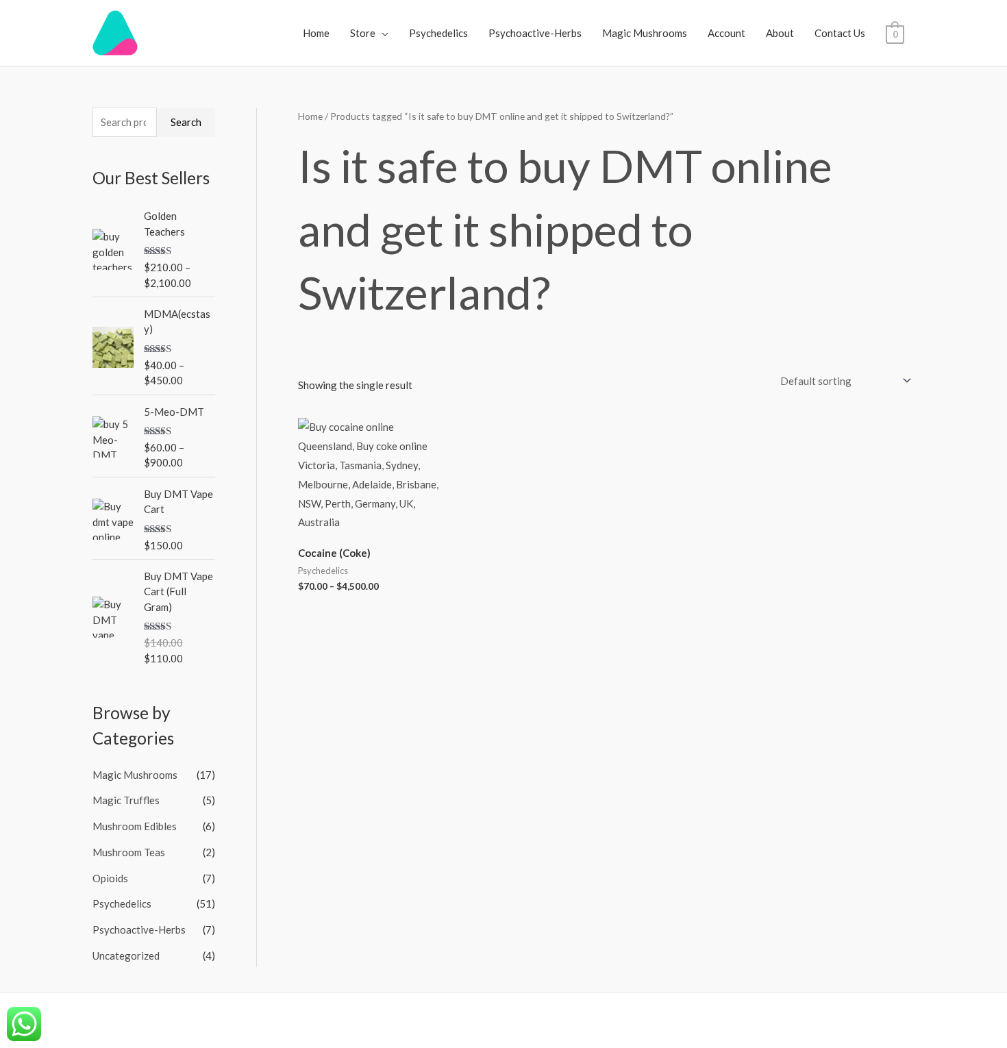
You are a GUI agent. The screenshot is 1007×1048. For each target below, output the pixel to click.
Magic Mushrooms (644, 33)
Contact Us (840, 33)
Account (726, 33)
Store (362, 33)
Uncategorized (126, 955)
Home (316, 33)
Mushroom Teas (128, 852)
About (780, 33)
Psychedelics (438, 33)
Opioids (110, 878)
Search (186, 122)
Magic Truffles (126, 800)
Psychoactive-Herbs (535, 33)
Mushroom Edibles (134, 826)
